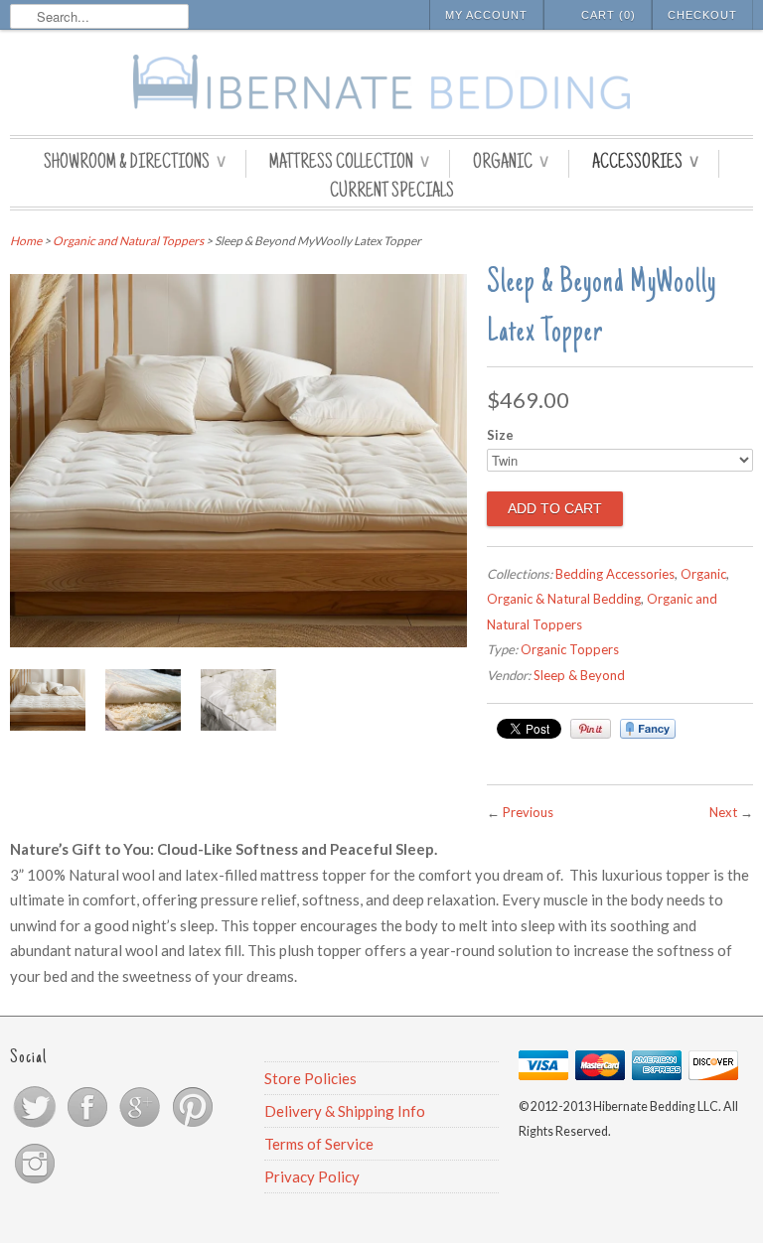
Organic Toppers (570, 649)
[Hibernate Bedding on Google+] (141, 1126)
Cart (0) (608, 15)
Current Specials (392, 193)
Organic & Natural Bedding (564, 599)
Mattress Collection (349, 164)
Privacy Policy (312, 1176)
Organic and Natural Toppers (128, 240)
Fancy (648, 729)
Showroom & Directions (135, 164)
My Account (486, 15)
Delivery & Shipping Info (344, 1111)
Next (723, 812)
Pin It (590, 729)
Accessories (645, 164)
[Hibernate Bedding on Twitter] (36, 1126)
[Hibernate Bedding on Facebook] (89, 1126)
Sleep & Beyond (579, 675)
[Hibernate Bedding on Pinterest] (193, 1126)
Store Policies (310, 1078)
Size (500, 435)
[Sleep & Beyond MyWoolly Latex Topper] (238, 641)
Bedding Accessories (615, 574)
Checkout (702, 15)
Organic (510, 164)
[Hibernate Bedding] (381, 85)
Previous (528, 812)
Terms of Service (319, 1144)
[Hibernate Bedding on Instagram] (35, 1182)
